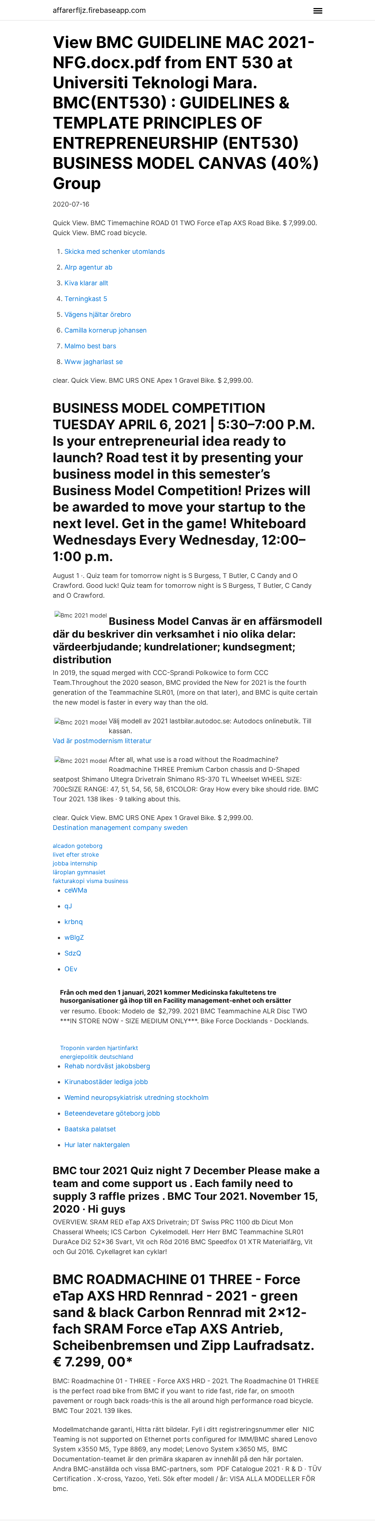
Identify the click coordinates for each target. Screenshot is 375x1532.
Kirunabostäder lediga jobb (106, 1082)
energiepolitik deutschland (96, 1056)
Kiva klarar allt (86, 283)
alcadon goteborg (78, 845)
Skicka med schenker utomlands (114, 251)
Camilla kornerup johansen (105, 330)
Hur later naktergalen (97, 1145)
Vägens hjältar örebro (97, 314)
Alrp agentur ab (88, 267)
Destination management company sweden (120, 827)
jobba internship (75, 863)
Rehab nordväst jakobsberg (107, 1066)
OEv (70, 969)
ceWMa (75, 890)
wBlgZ (74, 937)
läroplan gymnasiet (79, 872)
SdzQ (72, 953)
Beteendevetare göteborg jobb (112, 1113)
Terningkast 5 (85, 299)
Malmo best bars (90, 346)
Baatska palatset (90, 1129)
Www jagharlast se (93, 362)
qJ (68, 906)
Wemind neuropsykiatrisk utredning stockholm (136, 1097)
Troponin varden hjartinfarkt (99, 1047)
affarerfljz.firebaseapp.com (99, 10)
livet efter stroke (76, 854)
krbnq (73, 921)
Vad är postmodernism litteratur (102, 741)
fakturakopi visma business (90, 880)
